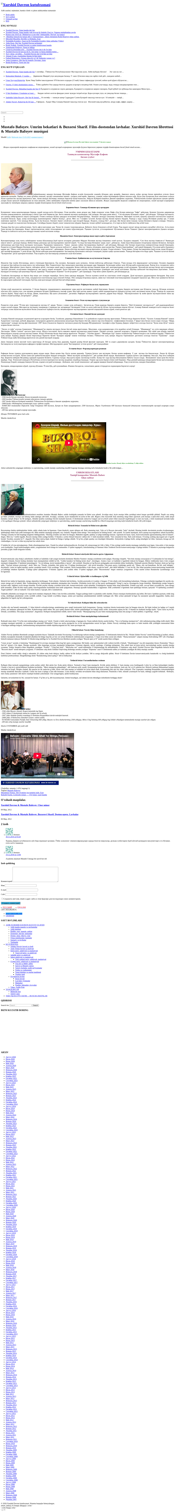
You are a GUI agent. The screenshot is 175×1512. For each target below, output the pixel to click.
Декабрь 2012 (11, 1405)
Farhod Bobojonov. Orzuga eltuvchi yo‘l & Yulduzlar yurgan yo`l (30, 58)
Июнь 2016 (10, 1315)
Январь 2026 (11, 1072)
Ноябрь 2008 (11, 1476)
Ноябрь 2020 (11, 1201)
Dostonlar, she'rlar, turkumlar (21, 934)
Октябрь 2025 (11, 1078)
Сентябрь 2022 (12, 1154)
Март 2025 (10, 1091)
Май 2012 (10, 1420)
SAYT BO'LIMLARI (14, 914)
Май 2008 (10, 1489)
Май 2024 (10, 1113)
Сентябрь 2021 (12, 1179)
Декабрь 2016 (11, 1302)
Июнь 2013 (10, 1392)
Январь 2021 (11, 1197)
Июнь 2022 (10, 1160)
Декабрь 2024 (11, 1098)
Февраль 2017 (11, 1297)
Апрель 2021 (11, 1190)
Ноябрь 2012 (11, 1407)
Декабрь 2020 (11, 1199)
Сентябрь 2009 (12, 1456)
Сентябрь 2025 (12, 1081)
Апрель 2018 (11, 1267)
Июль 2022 (10, 1158)
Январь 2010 (11, 1448)
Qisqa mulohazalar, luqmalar (21, 938)
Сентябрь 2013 (12, 1386)
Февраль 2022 (11, 1169)
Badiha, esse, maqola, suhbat (21, 931)
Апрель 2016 (11, 1319)
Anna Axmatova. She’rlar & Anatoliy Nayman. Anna (26, 60)
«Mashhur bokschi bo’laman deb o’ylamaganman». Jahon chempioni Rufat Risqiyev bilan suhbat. (42, 37)
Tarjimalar (14, 942)
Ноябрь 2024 (11, 1100)
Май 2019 (10, 1240)
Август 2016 (11, 1310)
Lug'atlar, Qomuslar (22, 981)
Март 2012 (10, 1424)
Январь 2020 (11, 1222)
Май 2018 (10, 1265)
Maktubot (18, 983)
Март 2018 (10, 1270)
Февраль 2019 (11, 1246)
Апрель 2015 (11, 1345)
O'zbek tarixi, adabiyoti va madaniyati (24, 961)
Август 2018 (11, 1259)
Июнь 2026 (10, 1061)
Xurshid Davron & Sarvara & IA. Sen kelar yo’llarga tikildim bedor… (32, 52)
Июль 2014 (10, 1364)
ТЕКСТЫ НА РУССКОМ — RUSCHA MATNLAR (26, 996)
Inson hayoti (20, 979)
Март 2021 (10, 1192)
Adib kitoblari (15, 929)
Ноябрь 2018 (11, 1252)
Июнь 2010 (10, 1444)
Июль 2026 (10, 1059)
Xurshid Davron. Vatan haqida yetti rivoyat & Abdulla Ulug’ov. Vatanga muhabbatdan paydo (41, 32)
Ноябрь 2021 (11, 1175)
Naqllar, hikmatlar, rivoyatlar (26, 985)
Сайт (3, 894)
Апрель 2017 (11, 1293)
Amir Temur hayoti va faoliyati (22, 949)
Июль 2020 (10, 1209)
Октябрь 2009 (11, 1454)
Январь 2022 (11, 1171)
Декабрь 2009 (11, 1450)
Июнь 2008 (10, 1487)
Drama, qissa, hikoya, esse (20, 936)
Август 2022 (11, 1156)
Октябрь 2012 (11, 1409)
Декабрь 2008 (11, 1474)
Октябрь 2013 (11, 1383)
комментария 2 (37, 137)
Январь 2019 (11, 1248)
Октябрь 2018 (11, 1255)
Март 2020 (10, 1218)
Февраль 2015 (11, 1349)
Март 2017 (10, 1295)
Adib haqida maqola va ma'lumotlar (23, 927)
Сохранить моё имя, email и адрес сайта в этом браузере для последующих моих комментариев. (42, 899)
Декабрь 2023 (11, 1124)
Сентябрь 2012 (12, 1411)
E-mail (3, 890)
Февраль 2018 (11, 1272)
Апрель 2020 (11, 1216)
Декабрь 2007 (11, 1499)
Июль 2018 (10, 1261)
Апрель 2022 (11, 1164)
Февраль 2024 (11, 1119)
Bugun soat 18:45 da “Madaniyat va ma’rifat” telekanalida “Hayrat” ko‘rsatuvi (35, 35)
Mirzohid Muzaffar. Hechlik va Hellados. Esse (23, 39)
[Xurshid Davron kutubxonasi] (25, 5)
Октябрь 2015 (11, 1332)
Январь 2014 (11, 1377)
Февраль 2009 (11, 1469)
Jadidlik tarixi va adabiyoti (20, 955)
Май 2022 (10, 1162)
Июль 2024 (10, 1108)
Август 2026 (11, 1057)
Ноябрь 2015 (11, 1330)
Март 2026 (10, 1068)
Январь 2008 (11, 1497)
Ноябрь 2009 (11, 1452)
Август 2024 (11, 1106)
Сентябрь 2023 (12, 1130)
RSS (7, 21)
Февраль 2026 (11, 1070)
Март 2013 (10, 1398)
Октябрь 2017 (11, 1280)
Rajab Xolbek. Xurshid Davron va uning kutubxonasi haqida (29, 45)
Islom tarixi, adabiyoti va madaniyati (24, 951)
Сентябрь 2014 (12, 1360)
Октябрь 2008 (11, 1478)
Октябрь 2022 (11, 1151)
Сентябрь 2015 (12, 1334)
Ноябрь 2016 (11, 1304)
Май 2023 (10, 1136)
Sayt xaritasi (10, 17)
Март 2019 (10, 1244)
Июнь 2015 (10, 1340)
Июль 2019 (10, 1235)
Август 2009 (11, 1459)
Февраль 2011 (11, 1439)
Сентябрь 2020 (12, 1205)
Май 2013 (10, 1394)
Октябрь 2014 (11, 1358)
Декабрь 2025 (11, 1074)
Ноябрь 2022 (11, 1149)
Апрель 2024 (11, 1115)
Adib (9, 137)
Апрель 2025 (11, 1089)
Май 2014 (10, 1368)
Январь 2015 (11, 1351)
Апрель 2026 (11, 1066)
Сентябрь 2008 (12, 1480)
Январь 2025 (11, 1096)
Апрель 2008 (11, 1491)
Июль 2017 (10, 1287)
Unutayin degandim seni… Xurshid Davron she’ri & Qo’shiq (29, 50)
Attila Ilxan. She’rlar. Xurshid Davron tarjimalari (24, 43)
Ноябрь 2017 (11, 1278)
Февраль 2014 (11, 1375)
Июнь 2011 (10, 1433)
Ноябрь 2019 (11, 1227)
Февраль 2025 (11, 1093)
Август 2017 (11, 1285)
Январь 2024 (11, 1121)
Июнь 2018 (10, 1263)
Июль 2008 (10, 1484)
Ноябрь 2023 (11, 1126)
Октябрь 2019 (11, 1229)
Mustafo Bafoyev (13, 790)
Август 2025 (11, 1083)
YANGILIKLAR (12, 989)
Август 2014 (11, 1362)
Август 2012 (11, 1413)
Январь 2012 (11, 1429)
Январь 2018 (11, 1274)
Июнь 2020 (10, 1212)
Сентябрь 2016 (12, 1308)
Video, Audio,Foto (17, 987)
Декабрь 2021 (11, 1173)
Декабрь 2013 (11, 1379)
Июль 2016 (10, 1313)
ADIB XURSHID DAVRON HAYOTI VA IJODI (25, 925)
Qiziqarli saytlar (12, 19)
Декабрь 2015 (11, 1328)
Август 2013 (11, 1388)
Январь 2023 (11, 1145)
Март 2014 (10, 1373)
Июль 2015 (10, 1338)
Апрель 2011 (11, 1435)
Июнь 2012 (10, 1418)
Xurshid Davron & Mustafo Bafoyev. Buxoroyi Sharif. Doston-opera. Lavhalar (39, 814)
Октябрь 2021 (11, 1177)
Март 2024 (10, 1117)
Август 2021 (11, 1182)
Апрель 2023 (11, 1139)
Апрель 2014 (11, 1371)
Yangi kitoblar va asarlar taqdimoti (28, 972)
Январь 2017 (11, 1300)
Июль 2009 (10, 1461)
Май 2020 (10, 1214)
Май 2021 (10, 1188)
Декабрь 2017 (11, 1276)
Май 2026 (10, 1063)
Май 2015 (10, 1343)
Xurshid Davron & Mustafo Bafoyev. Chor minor (25, 805)
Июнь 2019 (10, 1237)
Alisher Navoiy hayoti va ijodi (21, 946)
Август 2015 (11, 1336)
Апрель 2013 (11, 1396)
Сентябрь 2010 (12, 1441)
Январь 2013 (11, 1403)
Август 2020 (11, 1207)
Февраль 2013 (11, 1401)
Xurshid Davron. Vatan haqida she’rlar (20, 30)
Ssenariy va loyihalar (18, 940)
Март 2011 (10, 1437)
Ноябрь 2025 (11, 1076)
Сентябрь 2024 (12, 1104)
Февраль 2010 (11, 1446)
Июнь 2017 (10, 1289)
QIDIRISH (10, 916)
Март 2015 (10, 1347)
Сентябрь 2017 (12, 1282)
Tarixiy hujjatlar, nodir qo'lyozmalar (28, 968)
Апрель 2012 (11, 1422)
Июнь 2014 (10, 1366)
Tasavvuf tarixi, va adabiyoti (26, 953)
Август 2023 (11, 1132)
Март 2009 (10, 1467)
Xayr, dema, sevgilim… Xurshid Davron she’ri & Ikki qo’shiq (29, 54)
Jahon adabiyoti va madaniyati (21, 957)
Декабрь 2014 (11, 1353)
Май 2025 (10, 1087)
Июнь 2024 (10, 1111)
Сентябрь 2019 (12, 1231)
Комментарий (6, 881)
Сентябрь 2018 (12, 1257)
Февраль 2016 (11, 1323)
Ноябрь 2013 (11, 1381)
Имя (2, 885)
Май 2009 (10, 1465)
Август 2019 (11, 1233)
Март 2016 (10, 1321)
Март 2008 (10, 1493)
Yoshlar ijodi (20, 974)
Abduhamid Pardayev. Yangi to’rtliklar (20, 47)
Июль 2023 (10, 1134)
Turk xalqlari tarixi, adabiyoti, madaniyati (30, 959)
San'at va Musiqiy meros (24, 966)
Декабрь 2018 (11, 1250)
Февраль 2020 (11, 1220)
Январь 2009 (11, 1471)
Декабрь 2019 (11, 1224)
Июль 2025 (10, 1085)
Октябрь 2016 (11, 1306)
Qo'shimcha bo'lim (17, 977)
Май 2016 (10, 1317)
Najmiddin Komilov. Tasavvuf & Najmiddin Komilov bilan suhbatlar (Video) (35, 41)
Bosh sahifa (10, 15)
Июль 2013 (10, 1390)
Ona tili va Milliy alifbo (24, 964)
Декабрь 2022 (11, 1147)
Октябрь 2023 (11, 1128)
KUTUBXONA (12, 944)
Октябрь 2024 (11, 1102)
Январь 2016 (11, 1325)
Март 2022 (10, 1166)
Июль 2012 (10, 1416)
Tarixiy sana (15, 994)
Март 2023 (10, 1141)
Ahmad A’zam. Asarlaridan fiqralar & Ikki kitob (24, 56)
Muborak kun (17, 137)
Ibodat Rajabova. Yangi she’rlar (17, 62)
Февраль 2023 (11, 1143)
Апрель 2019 (11, 1242)
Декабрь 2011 (11, 1431)
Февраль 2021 (11, 1194)
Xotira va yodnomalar (23, 970)
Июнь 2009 (10, 1463)
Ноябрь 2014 (11, 1355)
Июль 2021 (10, 1184)
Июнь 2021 (10, 1186)
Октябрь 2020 (11, 1203)
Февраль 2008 (11, 1495)
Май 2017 (10, 1291)
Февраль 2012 (11, 1426)
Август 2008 (11, 1482)
